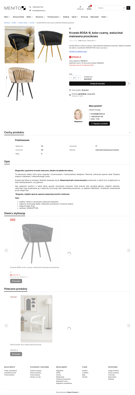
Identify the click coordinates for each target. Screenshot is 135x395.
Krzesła (32, 23)
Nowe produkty (113, 373)
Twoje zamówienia (10, 370)
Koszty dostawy (35, 373)
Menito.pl (7, 23)
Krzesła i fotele (22, 23)
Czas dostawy (35, 375)
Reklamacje (60, 377)
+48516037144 (37, 7)
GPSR (58, 373)
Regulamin (59, 370)
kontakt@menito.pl (38, 10)
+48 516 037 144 (97, 116)
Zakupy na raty (35, 377)
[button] (128, 8)
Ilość (70, 74)
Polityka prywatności (63, 379)
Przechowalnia (9, 375)
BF (70, 28)
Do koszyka (16, 281)
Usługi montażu (113, 370)
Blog (83, 375)
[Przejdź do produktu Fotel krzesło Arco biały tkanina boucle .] (36, 319)
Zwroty (58, 375)
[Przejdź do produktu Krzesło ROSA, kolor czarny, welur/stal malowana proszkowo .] (36, 241)
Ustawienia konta (10, 373)
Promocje (111, 375)
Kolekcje (111, 379)
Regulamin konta (62, 381)
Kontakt (84, 370)
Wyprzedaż (112, 377)
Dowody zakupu (35, 370)
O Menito (85, 373)
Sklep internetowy (66, 392)
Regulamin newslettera (64, 383)
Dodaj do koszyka (97, 84)
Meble (14, 23)
